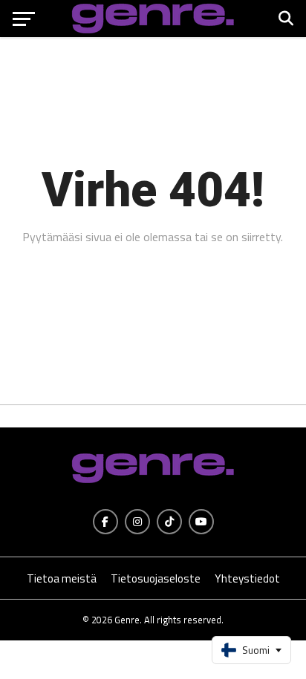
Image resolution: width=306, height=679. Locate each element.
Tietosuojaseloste (156, 578)
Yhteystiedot (247, 578)
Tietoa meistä (62, 578)
